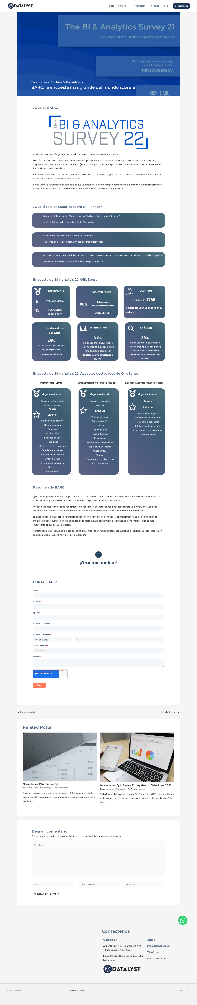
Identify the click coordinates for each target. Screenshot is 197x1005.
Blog (165, 5)
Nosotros (154, 5)
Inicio (111, 5)
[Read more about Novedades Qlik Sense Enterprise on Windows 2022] (137, 757)
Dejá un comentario (40, 82)
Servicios (123, 5)
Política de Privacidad (79, 990)
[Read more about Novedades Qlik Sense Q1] (60, 757)
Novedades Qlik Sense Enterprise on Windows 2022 (136, 785)
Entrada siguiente (169, 712)
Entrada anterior (27, 712)
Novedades (56, 82)
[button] (129, 6)
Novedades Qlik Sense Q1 (40, 784)
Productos (140, 5)
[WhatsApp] (182, 920)
